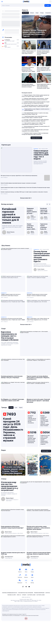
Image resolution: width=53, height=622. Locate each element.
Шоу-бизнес (25, 12)
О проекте (24, 594)
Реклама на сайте (12, 594)
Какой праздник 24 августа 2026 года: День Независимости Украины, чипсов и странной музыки (13, 429)
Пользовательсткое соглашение (25, 592)
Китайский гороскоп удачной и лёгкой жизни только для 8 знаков (11, 215)
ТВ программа (8, 37)
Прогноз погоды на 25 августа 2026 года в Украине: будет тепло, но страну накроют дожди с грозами (32, 465)
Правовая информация (39, 592)
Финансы (26, 577)
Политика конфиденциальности (9, 592)
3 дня (16, 407)
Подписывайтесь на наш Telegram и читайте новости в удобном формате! (36, 109)
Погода (41, 12)
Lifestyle (32, 12)
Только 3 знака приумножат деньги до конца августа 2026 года (45, 465)
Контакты (47, 592)
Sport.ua (19, 594)
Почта (26, 571)
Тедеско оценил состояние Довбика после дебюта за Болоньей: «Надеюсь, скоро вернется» (38, 377)
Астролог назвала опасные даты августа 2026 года (13, 553)
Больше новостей (25, 198)
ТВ (26, 582)
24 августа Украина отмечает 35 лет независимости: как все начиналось (32, 419)
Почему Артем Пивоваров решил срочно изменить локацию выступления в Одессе (42, 256)
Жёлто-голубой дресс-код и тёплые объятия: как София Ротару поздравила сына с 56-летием (44, 69)
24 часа (11, 407)
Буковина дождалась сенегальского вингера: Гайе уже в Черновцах (11, 376)
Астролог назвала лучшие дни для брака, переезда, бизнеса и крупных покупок (39, 553)
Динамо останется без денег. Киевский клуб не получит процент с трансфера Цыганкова (38, 401)
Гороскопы (20, 577)
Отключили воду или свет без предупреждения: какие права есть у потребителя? (9, 486)
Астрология (48, 12)
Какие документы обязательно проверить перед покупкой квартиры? (12, 527)
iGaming (32, 582)
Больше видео (45, 451)
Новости (19, 571)
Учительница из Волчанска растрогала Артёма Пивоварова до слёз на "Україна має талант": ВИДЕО (28, 69)
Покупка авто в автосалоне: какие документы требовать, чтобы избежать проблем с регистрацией (38, 528)
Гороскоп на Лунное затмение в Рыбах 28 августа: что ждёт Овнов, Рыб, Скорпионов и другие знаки (44, 226)
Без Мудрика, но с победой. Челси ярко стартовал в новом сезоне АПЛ (12, 400)
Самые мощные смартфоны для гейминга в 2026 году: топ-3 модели (41, 155)
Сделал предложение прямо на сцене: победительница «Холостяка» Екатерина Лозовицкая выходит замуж (44, 86)
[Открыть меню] (2, 2)
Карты (32, 577)
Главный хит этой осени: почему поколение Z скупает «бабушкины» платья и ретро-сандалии (44, 440)
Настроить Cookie (31, 594)
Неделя (20, 407)
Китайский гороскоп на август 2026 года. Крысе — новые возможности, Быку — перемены (44, 211)
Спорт (37, 12)
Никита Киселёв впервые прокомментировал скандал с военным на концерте (28, 85)
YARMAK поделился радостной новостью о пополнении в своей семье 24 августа (29, 52)
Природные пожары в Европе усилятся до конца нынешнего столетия (32, 211)
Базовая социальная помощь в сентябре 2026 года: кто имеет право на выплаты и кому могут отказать (24, 191)
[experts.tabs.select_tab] (47, 204)
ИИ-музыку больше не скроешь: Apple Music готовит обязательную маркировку (19, 175)
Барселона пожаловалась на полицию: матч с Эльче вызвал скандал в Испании (9, 336)
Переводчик (19, 582)
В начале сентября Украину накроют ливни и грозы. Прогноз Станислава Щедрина (13, 465)
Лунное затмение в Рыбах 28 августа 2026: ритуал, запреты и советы (32, 226)
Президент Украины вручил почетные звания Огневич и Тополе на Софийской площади (43, 52)
